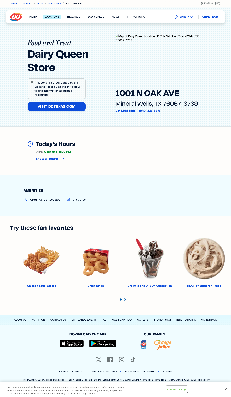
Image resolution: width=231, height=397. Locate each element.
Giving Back (209, 320)
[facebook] (110, 359)
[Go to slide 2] (125, 299)
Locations (27, 3)
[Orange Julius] (162, 345)
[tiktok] (133, 359)
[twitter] (98, 359)
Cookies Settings (176, 389)
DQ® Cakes (96, 17)
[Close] (225, 389)
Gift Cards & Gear (84, 320)
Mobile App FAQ (122, 320)
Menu (33, 17)
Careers (143, 320)
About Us (20, 320)
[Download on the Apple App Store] (72, 343)
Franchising (162, 320)
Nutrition (38, 320)
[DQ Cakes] (143, 345)
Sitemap (167, 371)
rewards (73, 17)
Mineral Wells (54, 3)
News (116, 17)
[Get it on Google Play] (102, 343)
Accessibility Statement (139, 371)
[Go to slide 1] (121, 299)
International (186, 320)
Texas (40, 3)
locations (52, 17)
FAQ (104, 320)
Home (14, 3)
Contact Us (58, 320)
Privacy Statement (70, 371)
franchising (136, 17)
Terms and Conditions (103, 371)
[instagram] (122, 359)
